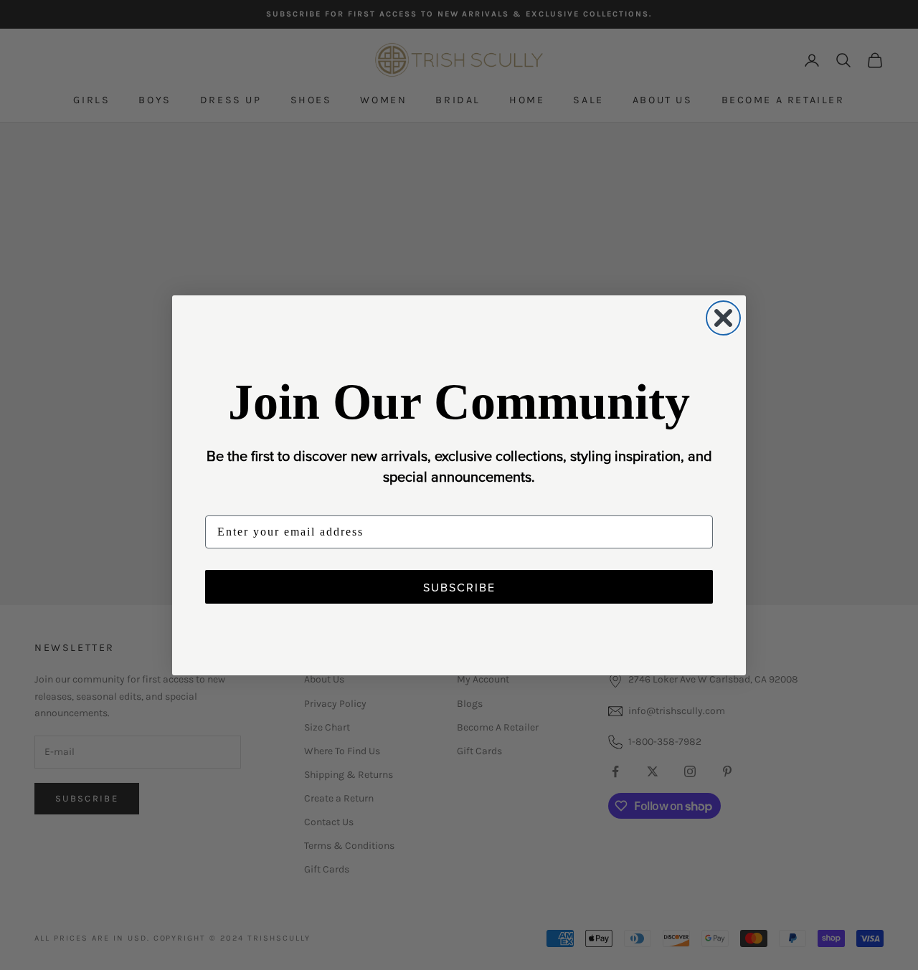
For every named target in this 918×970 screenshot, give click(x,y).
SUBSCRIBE (459, 587)
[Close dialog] (723, 318)
